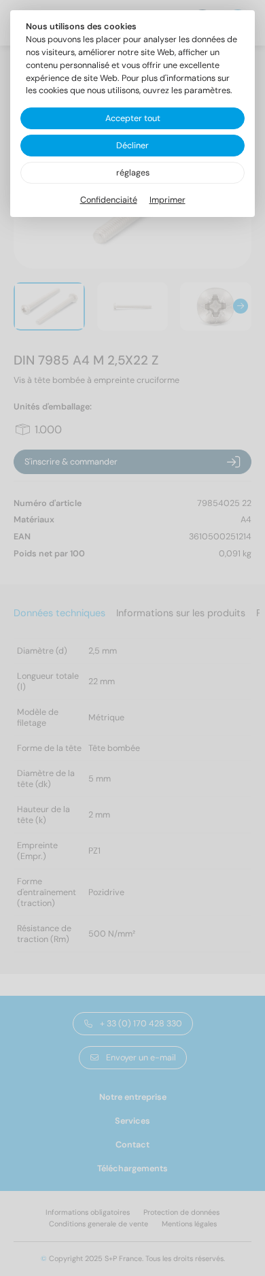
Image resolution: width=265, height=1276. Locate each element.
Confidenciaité (108, 200)
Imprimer (167, 200)
